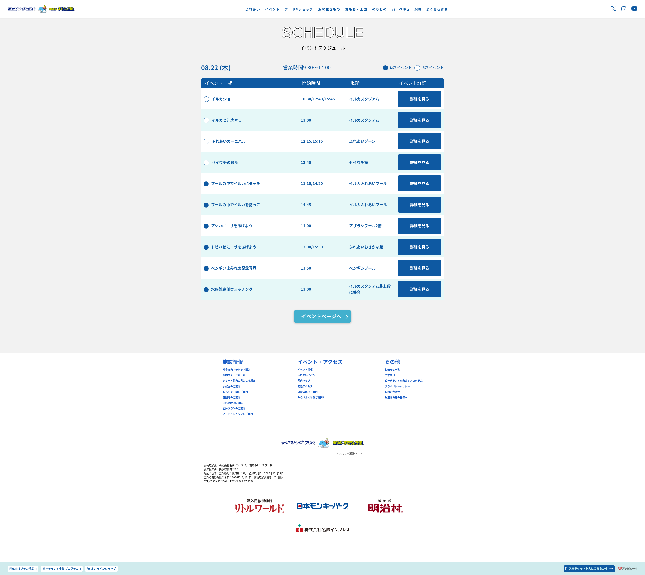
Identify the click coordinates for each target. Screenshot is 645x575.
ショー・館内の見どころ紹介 (239, 380)
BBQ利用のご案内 (233, 402)
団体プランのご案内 (234, 408)
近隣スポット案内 (308, 391)
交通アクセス (305, 386)
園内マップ (304, 380)
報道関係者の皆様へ (396, 397)
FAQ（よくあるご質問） (311, 397)
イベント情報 (305, 369)
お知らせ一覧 (392, 369)
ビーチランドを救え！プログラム (404, 380)
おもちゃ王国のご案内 (235, 391)
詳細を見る (419, 98)
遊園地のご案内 (231, 397)
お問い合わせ (392, 391)
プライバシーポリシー (397, 386)
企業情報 (390, 375)
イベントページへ (321, 316)
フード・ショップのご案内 (238, 413)
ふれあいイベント (308, 375)
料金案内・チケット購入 (236, 369)
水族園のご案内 (231, 386)
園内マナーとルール (234, 375)
